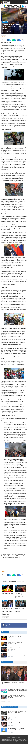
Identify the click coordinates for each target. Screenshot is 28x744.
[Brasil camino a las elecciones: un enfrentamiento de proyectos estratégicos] (7, 603)
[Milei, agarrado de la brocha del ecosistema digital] (4, 644)
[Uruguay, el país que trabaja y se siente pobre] (4, 718)
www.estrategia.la (5, 559)
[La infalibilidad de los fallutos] (7, 588)
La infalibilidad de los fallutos (14, 636)
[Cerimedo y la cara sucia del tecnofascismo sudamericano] (4, 724)
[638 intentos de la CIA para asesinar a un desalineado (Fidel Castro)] (4, 713)
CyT (16, 585)
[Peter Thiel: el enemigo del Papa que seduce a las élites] (20, 588)
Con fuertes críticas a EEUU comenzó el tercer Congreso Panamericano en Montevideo (16, 730)
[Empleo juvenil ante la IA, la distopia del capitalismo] (20, 603)
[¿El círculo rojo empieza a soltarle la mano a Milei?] (14, 673)
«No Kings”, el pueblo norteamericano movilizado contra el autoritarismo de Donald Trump (16, 696)
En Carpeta (5, 21)
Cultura (4, 585)
